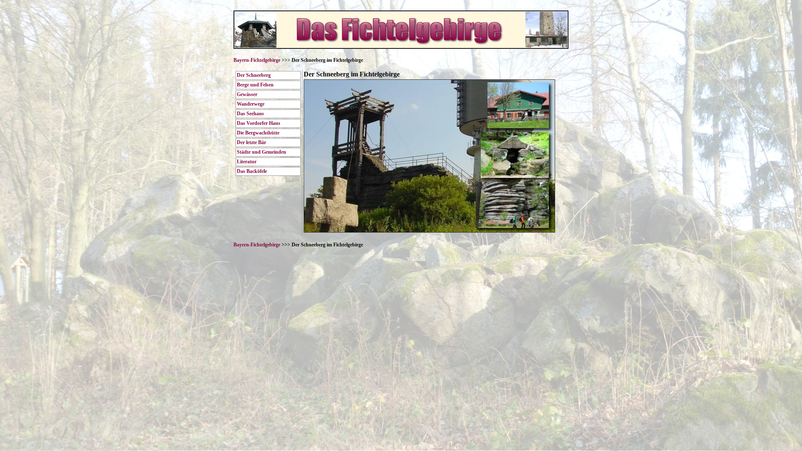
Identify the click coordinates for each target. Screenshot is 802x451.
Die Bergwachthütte (258, 133)
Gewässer (247, 94)
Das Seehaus (250, 114)
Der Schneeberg (254, 75)
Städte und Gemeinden (261, 152)
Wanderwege (250, 104)
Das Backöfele (252, 171)
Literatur (246, 162)
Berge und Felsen (255, 85)
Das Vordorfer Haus (258, 123)
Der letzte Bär (251, 142)
